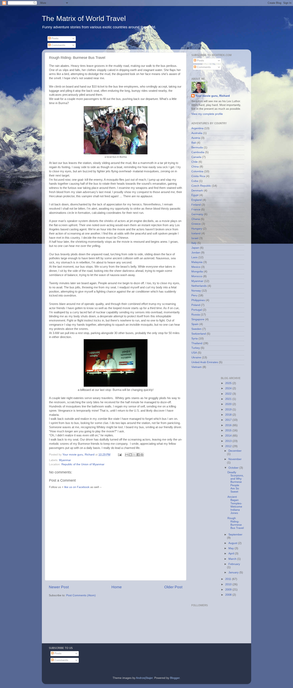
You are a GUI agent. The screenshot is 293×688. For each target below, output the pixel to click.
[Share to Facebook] (138, 455)
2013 (228, 441)
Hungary (196, 228)
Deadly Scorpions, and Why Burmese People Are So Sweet (235, 482)
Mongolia (197, 271)
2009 (228, 589)
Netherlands (199, 285)
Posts (54, 38)
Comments (58, 45)
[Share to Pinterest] (142, 455)
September (235, 534)
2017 (228, 419)
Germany (197, 214)
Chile (194, 161)
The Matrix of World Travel (84, 18)
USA (194, 352)
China (195, 166)
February (234, 564)
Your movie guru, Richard (212, 95)
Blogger (175, 677)
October (233, 467)
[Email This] (127, 455)
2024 (228, 388)
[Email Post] (119, 454)
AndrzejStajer (144, 677)
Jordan (195, 252)
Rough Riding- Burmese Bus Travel (235, 523)
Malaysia (197, 262)
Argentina (197, 128)
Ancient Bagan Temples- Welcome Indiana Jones (234, 505)
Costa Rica (198, 176)
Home (116, 587)
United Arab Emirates (204, 362)
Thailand (196, 343)
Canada (196, 157)
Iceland (196, 233)
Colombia (197, 171)
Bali (193, 142)
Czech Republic (201, 185)
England (196, 199)
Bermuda (197, 147)
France (195, 209)
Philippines (198, 300)
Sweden (196, 328)
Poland (195, 305)
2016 (228, 425)
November (235, 459)
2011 (228, 579)
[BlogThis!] (131, 455)
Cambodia (197, 152)
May (231, 548)
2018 (228, 414)
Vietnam (196, 367)
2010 (228, 584)
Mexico (195, 266)
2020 (228, 404)
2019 (228, 409)
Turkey (195, 347)
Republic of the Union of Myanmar (82, 464)
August (233, 543)
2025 (228, 383)
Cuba (194, 180)
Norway (196, 290)
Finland (196, 204)
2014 (228, 435)
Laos (194, 257)
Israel (194, 238)
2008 (228, 594)
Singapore (197, 319)
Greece (196, 223)
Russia (195, 314)
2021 (228, 398)
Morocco (196, 276)
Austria (195, 137)
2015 (228, 430)
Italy (194, 242)
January (233, 572)
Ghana (195, 219)
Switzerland (198, 333)
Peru (194, 295)
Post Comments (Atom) (81, 595)
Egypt (195, 195)
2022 (228, 393)
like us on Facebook (76, 487)
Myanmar (65, 460)
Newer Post (59, 587)
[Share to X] (134, 455)
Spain (195, 324)
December (235, 450)
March (232, 558)
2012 (228, 446)
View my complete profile (207, 113)
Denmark (197, 190)
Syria (194, 338)
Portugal (196, 309)
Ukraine (196, 357)
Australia (196, 133)
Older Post (173, 587)
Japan (195, 247)
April (231, 553)
